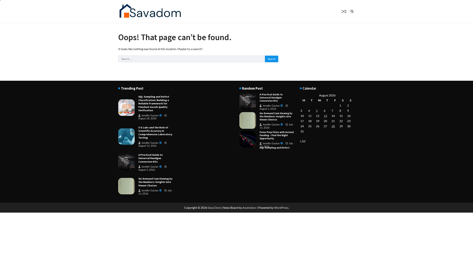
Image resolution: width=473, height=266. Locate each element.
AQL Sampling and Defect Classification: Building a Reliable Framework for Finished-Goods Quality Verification (153, 103)
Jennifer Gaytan (149, 115)
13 (325, 115)
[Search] (352, 11)
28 (333, 126)
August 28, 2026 (147, 118)
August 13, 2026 (147, 145)
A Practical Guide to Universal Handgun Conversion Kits (150, 158)
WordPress (281, 207)
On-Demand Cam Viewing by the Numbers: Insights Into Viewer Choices (155, 182)
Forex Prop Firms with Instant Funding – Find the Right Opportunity (277, 135)
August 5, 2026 (268, 109)
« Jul (302, 140)
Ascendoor (249, 207)
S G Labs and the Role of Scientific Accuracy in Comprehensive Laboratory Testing (155, 132)
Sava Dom (214, 207)
